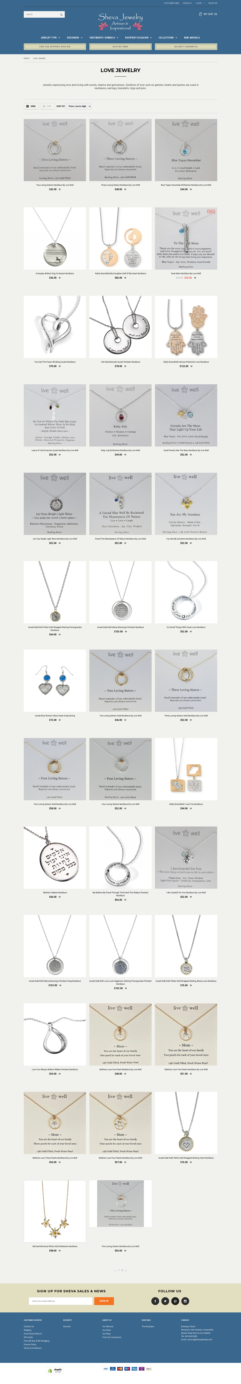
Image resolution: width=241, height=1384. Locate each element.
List (49, 106)
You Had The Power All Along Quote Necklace (55, 362)
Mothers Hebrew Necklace (55, 892)
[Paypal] (149, 1368)
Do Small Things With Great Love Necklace (186, 627)
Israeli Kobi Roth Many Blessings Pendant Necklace (120, 627)
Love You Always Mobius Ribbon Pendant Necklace (55, 1069)
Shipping (27, 1330)
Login (198, 3)
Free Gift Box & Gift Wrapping (36, 1341)
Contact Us (29, 1326)
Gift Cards (28, 1337)
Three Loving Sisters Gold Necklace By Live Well (186, 716)
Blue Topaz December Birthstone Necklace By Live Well (186, 185)
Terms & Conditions (32, 1348)
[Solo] (141, 1368)
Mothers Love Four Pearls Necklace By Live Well (120, 1158)
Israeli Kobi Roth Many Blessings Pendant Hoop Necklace (55, 981)
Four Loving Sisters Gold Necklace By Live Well (55, 804)
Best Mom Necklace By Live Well (186, 273)
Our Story (106, 1330)
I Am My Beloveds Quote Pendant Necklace (120, 362)
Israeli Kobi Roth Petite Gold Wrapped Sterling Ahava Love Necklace (186, 981)
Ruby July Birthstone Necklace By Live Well (120, 450)
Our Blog (106, 1334)
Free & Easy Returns (33, 1334)
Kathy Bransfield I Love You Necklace (186, 804)
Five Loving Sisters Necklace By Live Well (120, 1246)
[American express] (134, 1368)
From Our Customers (111, 1337)
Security (66, 1326)
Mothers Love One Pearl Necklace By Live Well (120, 1069)
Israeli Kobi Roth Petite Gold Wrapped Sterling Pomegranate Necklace (55, 628)
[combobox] (44, 14)
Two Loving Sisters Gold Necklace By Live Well (120, 716)
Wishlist (187, 3)
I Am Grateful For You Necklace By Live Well (186, 892)
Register (213, 3)
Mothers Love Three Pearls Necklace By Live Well (55, 1158)
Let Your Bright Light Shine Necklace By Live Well (55, 539)
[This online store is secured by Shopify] (55, 1370)
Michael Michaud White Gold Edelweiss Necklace (55, 1246)
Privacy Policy (30, 1344)
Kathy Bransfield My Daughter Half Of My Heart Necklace (120, 273)
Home (26, 58)
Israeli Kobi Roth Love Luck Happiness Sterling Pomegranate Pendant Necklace (120, 982)
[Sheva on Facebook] (154, 1301)
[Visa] (105, 1368)
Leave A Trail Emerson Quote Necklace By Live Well (55, 450)
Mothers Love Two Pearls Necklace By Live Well (186, 1069)
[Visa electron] (113, 1368)
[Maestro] (127, 1368)
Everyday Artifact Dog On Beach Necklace (55, 273)
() (210, 14)
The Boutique (148, 1326)
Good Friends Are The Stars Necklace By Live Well (186, 450)
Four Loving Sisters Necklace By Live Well (120, 804)
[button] (60, 189)
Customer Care (171, 3)
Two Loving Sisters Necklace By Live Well (55, 185)
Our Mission (107, 1326)
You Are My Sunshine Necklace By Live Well (186, 539)
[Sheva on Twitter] (164, 1301)
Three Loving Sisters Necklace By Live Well (120, 185)
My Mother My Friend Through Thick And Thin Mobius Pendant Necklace (120, 894)
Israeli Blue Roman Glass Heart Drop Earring (55, 716)
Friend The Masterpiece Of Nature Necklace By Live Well (120, 539)
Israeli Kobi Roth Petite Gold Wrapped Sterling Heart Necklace (186, 1158)
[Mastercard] (120, 1368)
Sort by (60, 106)
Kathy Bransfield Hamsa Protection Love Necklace (186, 362)
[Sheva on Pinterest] (174, 1301)
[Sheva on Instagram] (184, 1301)
